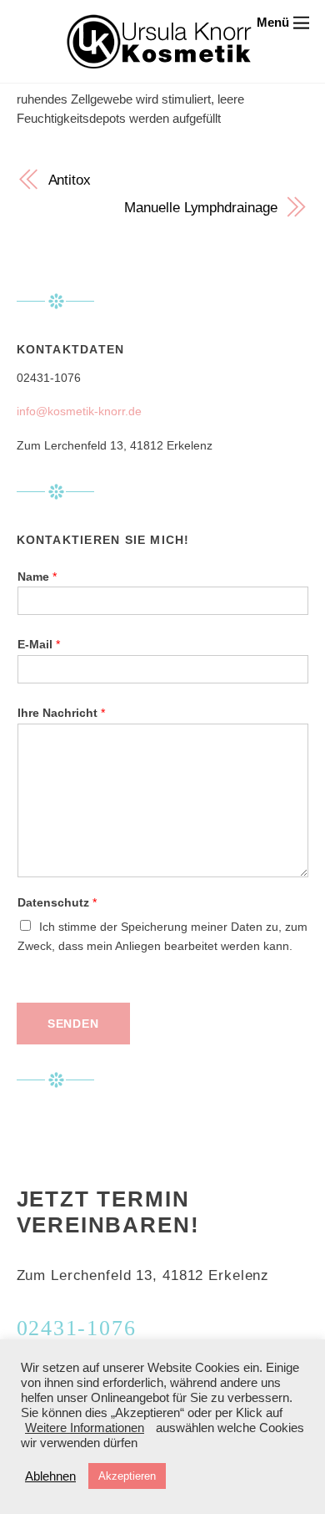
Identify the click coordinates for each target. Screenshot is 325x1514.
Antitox (69, 179)
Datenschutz (57, 903)
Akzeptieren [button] (127, 1476)
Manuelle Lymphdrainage (200, 207)
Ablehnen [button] (50, 1476)
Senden (73, 1024)
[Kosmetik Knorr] (158, 59)
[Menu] (283, 22)
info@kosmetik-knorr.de (79, 411)
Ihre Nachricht (61, 713)
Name (37, 577)
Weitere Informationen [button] (84, 1428)
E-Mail (39, 644)
